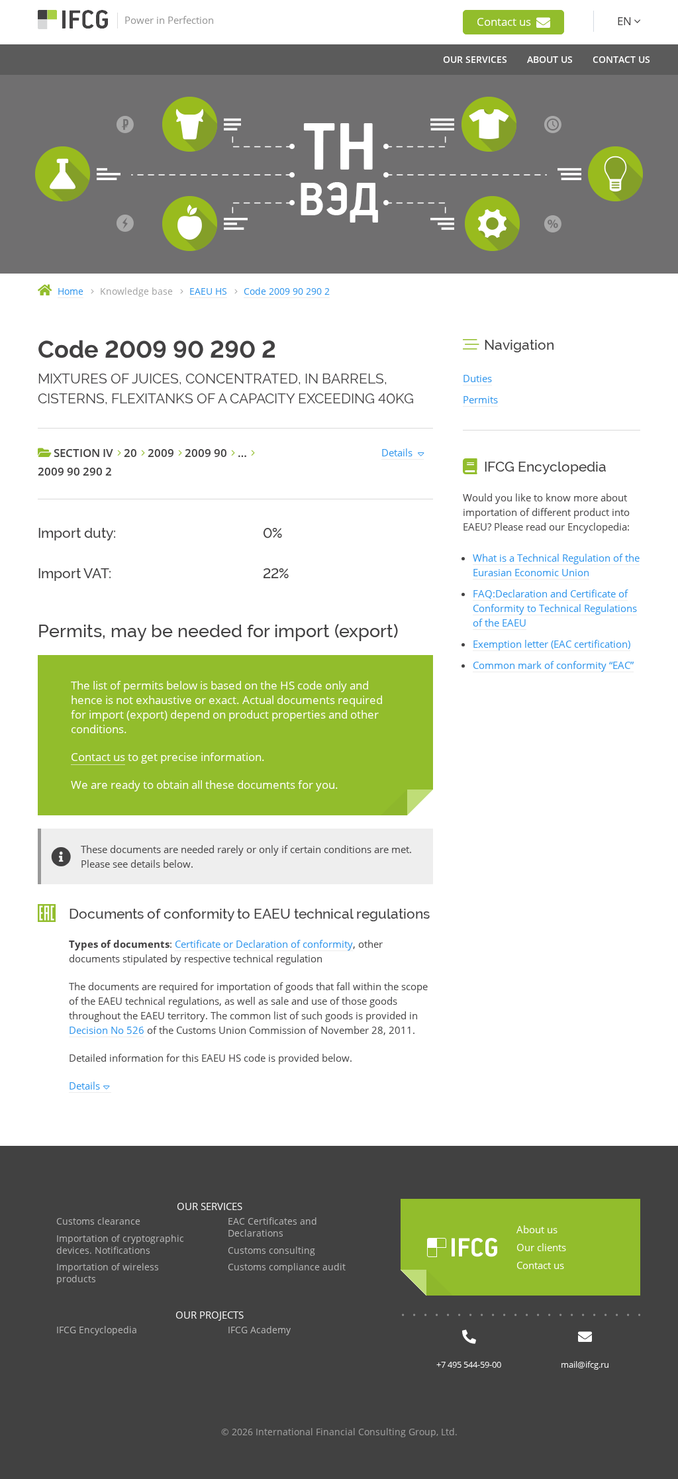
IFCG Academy (259, 1330)
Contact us (505, 21)
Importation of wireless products (107, 1273)
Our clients (541, 1247)
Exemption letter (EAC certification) (551, 643)
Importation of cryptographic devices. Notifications (120, 1244)
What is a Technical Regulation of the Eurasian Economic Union (556, 565)
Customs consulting (271, 1250)
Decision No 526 (106, 1030)
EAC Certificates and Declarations (272, 1227)
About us (536, 1229)
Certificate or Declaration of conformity (264, 943)
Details (396, 452)
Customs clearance (98, 1221)
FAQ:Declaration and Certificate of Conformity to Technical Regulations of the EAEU (555, 608)
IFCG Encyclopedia (96, 1330)
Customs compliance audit (287, 1267)
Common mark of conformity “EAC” (553, 665)
